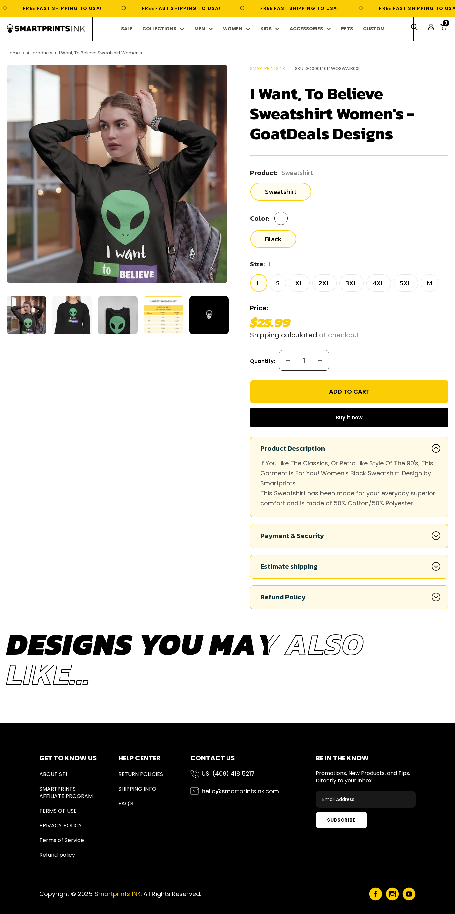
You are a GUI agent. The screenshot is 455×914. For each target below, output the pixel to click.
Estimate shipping (289, 566)
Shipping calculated (283, 335)
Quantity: (262, 361)
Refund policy (57, 855)
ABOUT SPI (53, 774)
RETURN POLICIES (140, 774)
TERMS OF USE (58, 811)
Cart (445, 25)
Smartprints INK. (118, 894)
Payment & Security (292, 536)
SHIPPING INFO (137, 789)
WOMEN (232, 28)
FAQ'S (125, 803)
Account (432, 27)
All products (39, 53)
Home (13, 53)
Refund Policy (283, 597)
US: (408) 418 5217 (228, 773)
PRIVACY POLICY (60, 825)
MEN (199, 28)
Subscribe (341, 820)
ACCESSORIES (306, 28)
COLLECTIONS (159, 28)
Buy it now (349, 417)
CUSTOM (374, 28)
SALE (126, 28)
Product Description (292, 448)
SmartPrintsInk (267, 68)
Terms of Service (61, 840)
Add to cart (349, 391)
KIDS (266, 28)
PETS (347, 28)
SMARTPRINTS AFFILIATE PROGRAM (66, 792)
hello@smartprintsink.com (240, 791)
